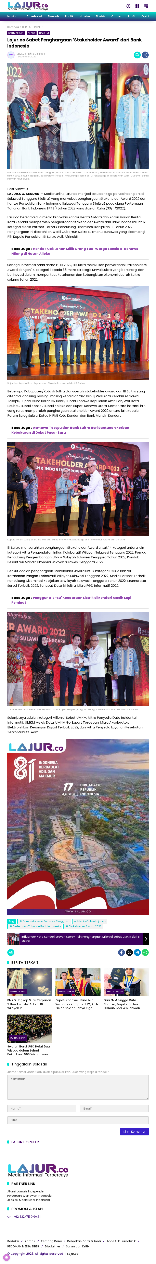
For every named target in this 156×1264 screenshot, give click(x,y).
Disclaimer (52, 1246)
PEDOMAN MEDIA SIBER (23, 1246)
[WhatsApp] (145, 952)
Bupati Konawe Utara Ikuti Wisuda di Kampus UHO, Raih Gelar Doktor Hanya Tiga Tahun (76, 1004)
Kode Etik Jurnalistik (121, 1241)
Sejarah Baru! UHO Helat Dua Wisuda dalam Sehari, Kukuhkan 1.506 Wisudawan (28, 1050)
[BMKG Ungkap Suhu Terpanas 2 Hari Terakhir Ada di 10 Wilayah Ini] (29, 982)
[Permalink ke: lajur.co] (12, 55)
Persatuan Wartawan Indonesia (29, 1196)
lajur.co (21, 54)
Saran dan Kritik (77, 1246)
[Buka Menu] (137, 6)
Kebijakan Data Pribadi (84, 1241)
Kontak (30, 1241)
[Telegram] (137, 952)
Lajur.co (73, 1254)
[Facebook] (121, 952)
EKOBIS (32, 33)
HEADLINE (44, 33)
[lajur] (27, 6)
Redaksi (13, 1241)
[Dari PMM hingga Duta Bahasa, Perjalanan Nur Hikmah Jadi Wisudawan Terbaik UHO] (126, 982)
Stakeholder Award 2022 (85, 926)
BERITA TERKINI (16, 33)
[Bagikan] (145, 55)
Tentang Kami (51, 1241)
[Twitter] (129, 952)
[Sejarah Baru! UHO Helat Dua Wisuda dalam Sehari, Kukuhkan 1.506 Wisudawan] (29, 1029)
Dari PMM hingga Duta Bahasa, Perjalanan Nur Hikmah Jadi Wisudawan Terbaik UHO (122, 1004)
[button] (128, 6)
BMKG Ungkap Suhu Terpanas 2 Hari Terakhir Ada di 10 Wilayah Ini (29, 1004)
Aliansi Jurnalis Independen (26, 1191)
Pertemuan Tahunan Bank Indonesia (37, 926)
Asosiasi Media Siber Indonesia (28, 1200)
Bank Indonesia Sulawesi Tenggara (46, 921)
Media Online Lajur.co (91, 921)
